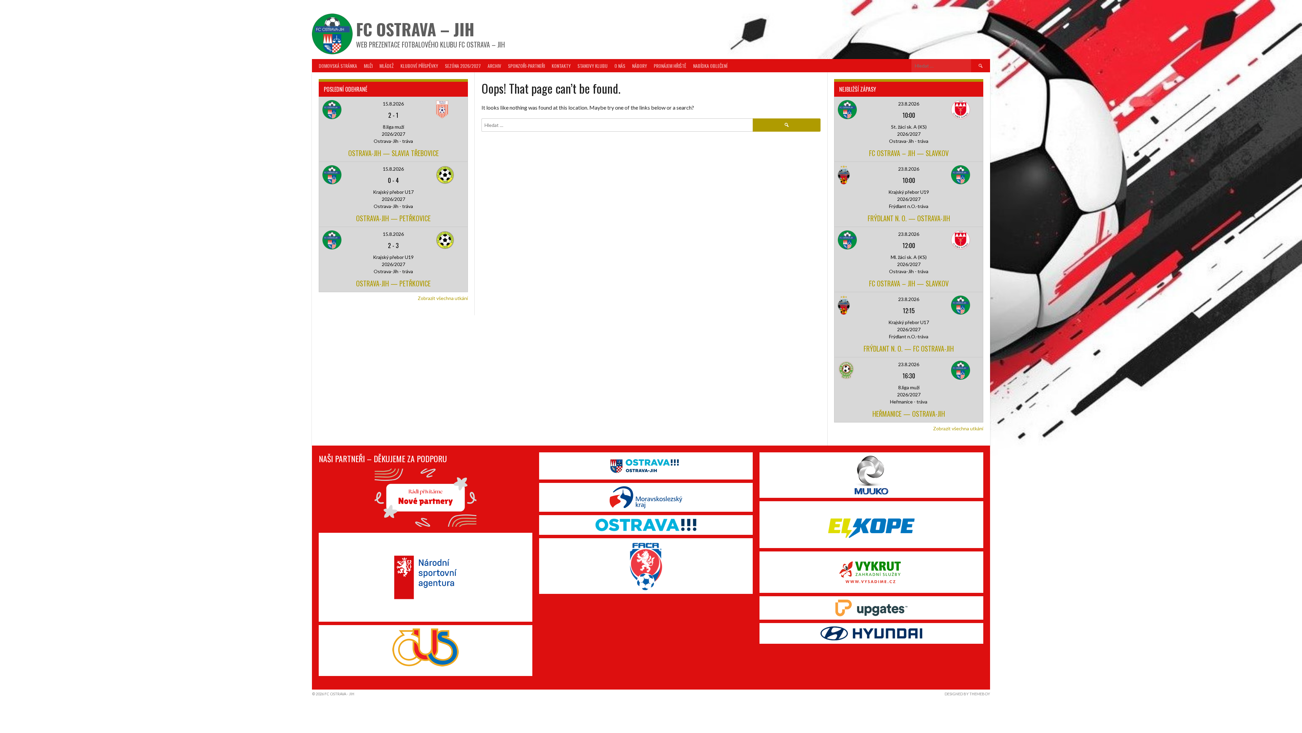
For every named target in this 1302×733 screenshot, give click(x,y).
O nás (619, 65)
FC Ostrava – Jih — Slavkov (909, 153)
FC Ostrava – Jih (415, 29)
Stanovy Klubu (592, 65)
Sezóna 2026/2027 (463, 65)
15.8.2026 (393, 104)
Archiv (494, 65)
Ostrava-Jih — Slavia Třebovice (393, 153)
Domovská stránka (338, 65)
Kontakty (561, 65)
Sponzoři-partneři (526, 65)
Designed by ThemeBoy (967, 694)
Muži (368, 65)
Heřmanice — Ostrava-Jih (908, 414)
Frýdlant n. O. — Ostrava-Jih (909, 218)
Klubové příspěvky (419, 65)
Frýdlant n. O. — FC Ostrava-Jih (909, 348)
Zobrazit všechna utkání (443, 298)
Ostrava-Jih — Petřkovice (393, 218)
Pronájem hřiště (670, 65)
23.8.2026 (908, 104)
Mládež (386, 65)
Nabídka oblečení (710, 65)
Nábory (639, 65)
